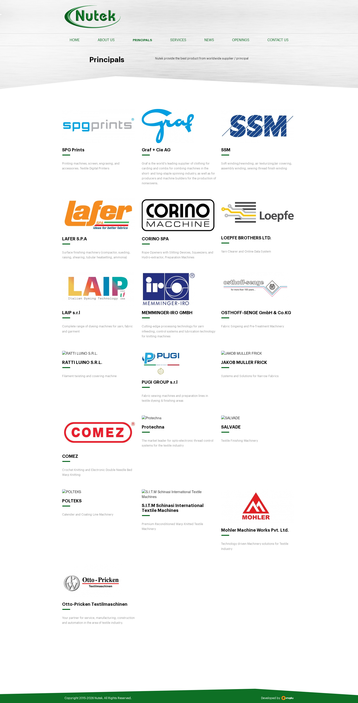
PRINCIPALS (142, 40)
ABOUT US (106, 40)
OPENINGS (240, 40)
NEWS (209, 40)
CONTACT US (278, 40)
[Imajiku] (287, 698)
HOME (75, 40)
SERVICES (178, 40)
